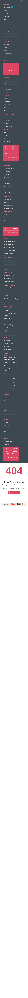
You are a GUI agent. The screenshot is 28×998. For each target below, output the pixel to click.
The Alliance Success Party (11, 299)
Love (5, 47)
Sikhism (6, 400)
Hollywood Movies (9, 278)
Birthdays (6, 123)
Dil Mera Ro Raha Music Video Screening (10, 294)
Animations (7, 35)
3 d (5, 431)
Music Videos (7, 328)
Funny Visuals (7, 32)
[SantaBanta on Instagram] (21, 3)
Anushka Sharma (8, 441)
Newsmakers (6, 302)
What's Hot (7, 171)
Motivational (7, 53)
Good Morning (8, 117)
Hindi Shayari (6, 150)
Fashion (6, 263)
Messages (5, 75)
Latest (5, 26)
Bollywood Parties (9, 266)
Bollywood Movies (9, 275)
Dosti (5, 138)
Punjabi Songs (8, 334)
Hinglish (6, 13)
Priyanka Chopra (8, 208)
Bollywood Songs (8, 325)
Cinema (4, 164)
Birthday (6, 422)
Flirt (5, 111)
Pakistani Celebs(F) (9, 253)
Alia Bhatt (6, 444)
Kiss (5, 107)
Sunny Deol (7, 202)
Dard (5, 135)
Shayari (14, 146)
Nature (6, 435)
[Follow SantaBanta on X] (22, 6)
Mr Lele (6, 224)
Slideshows (5, 162)
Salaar (5, 221)
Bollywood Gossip (9, 168)
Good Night (7, 120)
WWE (5, 416)
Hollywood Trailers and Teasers (10, 314)
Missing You (7, 104)
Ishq (5, 132)
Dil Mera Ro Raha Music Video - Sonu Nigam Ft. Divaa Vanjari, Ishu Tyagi (10, 357)
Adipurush (7, 218)
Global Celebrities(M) (9, 250)
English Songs (7, 331)
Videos (4, 304)
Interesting (7, 44)
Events (5, 260)
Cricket (6, 413)
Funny (5, 50)
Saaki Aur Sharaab (9, 141)
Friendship (7, 101)
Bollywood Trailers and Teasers (10, 309)
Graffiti (6, 153)
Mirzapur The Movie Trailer (9, 369)
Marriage (6, 16)
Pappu (5, 10)
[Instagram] (14, 504)
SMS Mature (14, 150)
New (5, 449)
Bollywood (7, 187)
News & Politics (8, 29)
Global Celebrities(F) (9, 247)
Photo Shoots (7, 269)
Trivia (13, 153)
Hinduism (6, 397)
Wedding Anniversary (10, 126)
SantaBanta (8, 7)
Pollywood (7, 193)
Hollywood (7, 190)
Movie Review (7, 174)
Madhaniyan (7, 214)
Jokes (4, 3)
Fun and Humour (8, 343)
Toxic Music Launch (9, 291)
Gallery (4, 237)
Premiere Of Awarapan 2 (10, 288)
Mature (6, 67)
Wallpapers (5, 374)
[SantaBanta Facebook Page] (21, 1)
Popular (6, 64)
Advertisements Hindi (10, 349)
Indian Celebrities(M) (9, 244)
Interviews (7, 177)
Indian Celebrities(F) (9, 241)
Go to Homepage (14, 493)
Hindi (5, 38)
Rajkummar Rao (8, 205)
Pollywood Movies (9, 281)
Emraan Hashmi (8, 199)
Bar (5, 19)
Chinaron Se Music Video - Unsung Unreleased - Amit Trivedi (11, 364)
